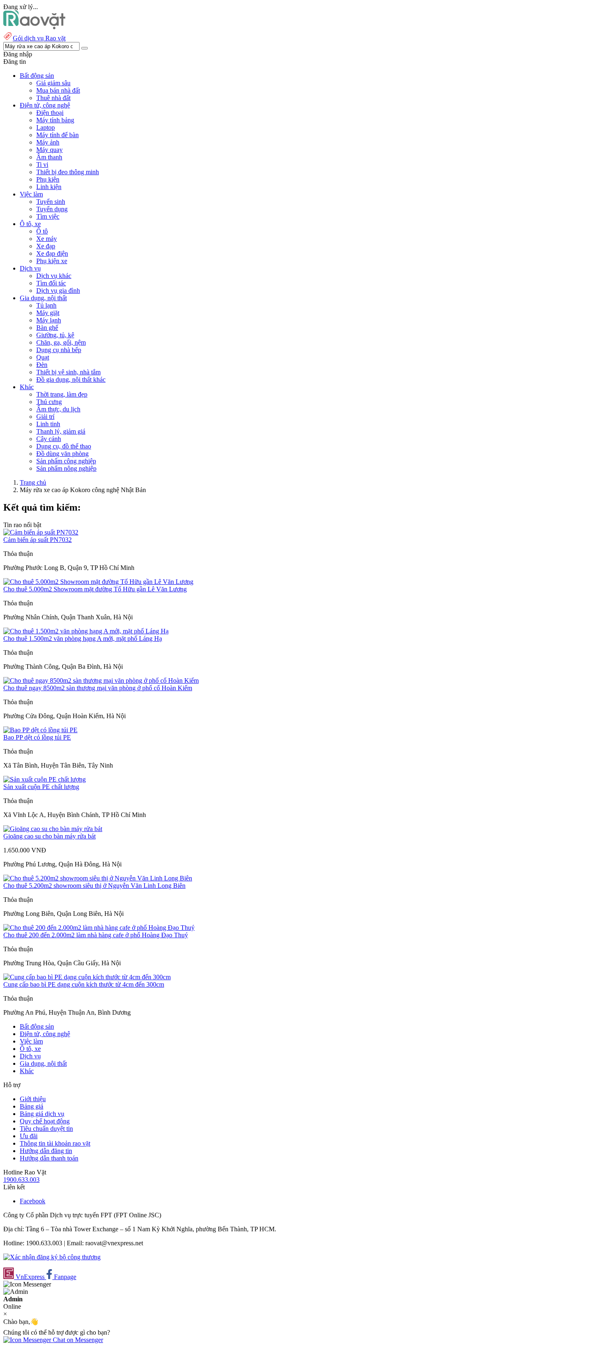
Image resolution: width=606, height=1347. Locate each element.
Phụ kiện (47, 179)
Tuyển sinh (50, 201)
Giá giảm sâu (53, 82)
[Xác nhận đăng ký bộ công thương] (52, 1257)
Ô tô (42, 231)
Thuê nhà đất (53, 97)
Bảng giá (31, 1106)
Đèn (41, 364)
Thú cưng (49, 401)
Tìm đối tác (51, 283)
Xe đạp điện (52, 253)
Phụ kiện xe (51, 260)
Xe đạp (45, 246)
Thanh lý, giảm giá (60, 431)
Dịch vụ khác (53, 275)
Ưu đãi (29, 1135)
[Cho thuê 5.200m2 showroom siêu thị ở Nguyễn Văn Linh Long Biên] (97, 878)
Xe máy (46, 238)
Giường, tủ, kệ (55, 335)
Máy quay (49, 149)
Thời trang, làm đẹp (61, 394)
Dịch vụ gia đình (58, 290)
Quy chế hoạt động (45, 1121)
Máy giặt (47, 312)
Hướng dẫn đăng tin (46, 1150)
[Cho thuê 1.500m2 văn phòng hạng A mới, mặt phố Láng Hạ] (86, 631)
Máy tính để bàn (57, 134)
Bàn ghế (47, 327)
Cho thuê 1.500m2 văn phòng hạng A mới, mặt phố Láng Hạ (82, 638)
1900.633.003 (21, 1179)
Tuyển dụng (52, 208)
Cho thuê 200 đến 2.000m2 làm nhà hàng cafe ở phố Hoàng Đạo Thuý (95, 934)
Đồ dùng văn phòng (62, 453)
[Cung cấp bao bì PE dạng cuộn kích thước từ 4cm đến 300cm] (87, 976)
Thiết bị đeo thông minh (67, 171)
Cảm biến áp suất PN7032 (37, 539)
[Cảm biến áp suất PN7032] (40, 532)
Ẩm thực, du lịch (58, 409)
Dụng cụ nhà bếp (58, 349)
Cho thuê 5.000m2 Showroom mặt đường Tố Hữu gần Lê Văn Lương (95, 589)
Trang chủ (33, 482)
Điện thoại (49, 112)
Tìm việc (47, 216)
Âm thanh (49, 157)
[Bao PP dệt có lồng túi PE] (40, 729)
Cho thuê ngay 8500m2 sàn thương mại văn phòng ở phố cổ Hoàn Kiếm (97, 687)
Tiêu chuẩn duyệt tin (46, 1128)
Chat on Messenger (77, 1339)
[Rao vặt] (34, 26)
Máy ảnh (47, 142)
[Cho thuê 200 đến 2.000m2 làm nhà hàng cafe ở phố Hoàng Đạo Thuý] (99, 927)
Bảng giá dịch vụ (42, 1113)
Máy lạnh (48, 320)
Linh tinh (48, 423)
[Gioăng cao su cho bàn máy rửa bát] (52, 828)
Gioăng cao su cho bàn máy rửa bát (49, 836)
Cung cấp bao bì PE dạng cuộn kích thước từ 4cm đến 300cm (83, 984)
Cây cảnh (48, 438)
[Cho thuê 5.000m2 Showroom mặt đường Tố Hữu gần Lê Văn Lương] (98, 581)
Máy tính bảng (55, 120)
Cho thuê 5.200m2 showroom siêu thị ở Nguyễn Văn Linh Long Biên (94, 885)
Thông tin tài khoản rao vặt (55, 1143)
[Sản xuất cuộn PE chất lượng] (44, 779)
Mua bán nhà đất (58, 90)
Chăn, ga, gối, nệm (61, 342)
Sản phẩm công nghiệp (66, 461)
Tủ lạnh (46, 305)
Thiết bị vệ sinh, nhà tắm (68, 372)
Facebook (32, 1201)
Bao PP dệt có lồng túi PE (37, 737)
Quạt (42, 357)
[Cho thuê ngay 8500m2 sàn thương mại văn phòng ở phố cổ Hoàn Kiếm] (101, 680)
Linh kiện (48, 186)
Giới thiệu (33, 1098)
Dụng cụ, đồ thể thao (63, 446)
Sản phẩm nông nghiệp (66, 468)
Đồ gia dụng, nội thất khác (71, 379)
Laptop (45, 127)
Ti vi (42, 164)
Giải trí (45, 416)
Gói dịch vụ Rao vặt (39, 38)
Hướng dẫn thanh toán (49, 1158)
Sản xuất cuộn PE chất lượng (41, 786)
